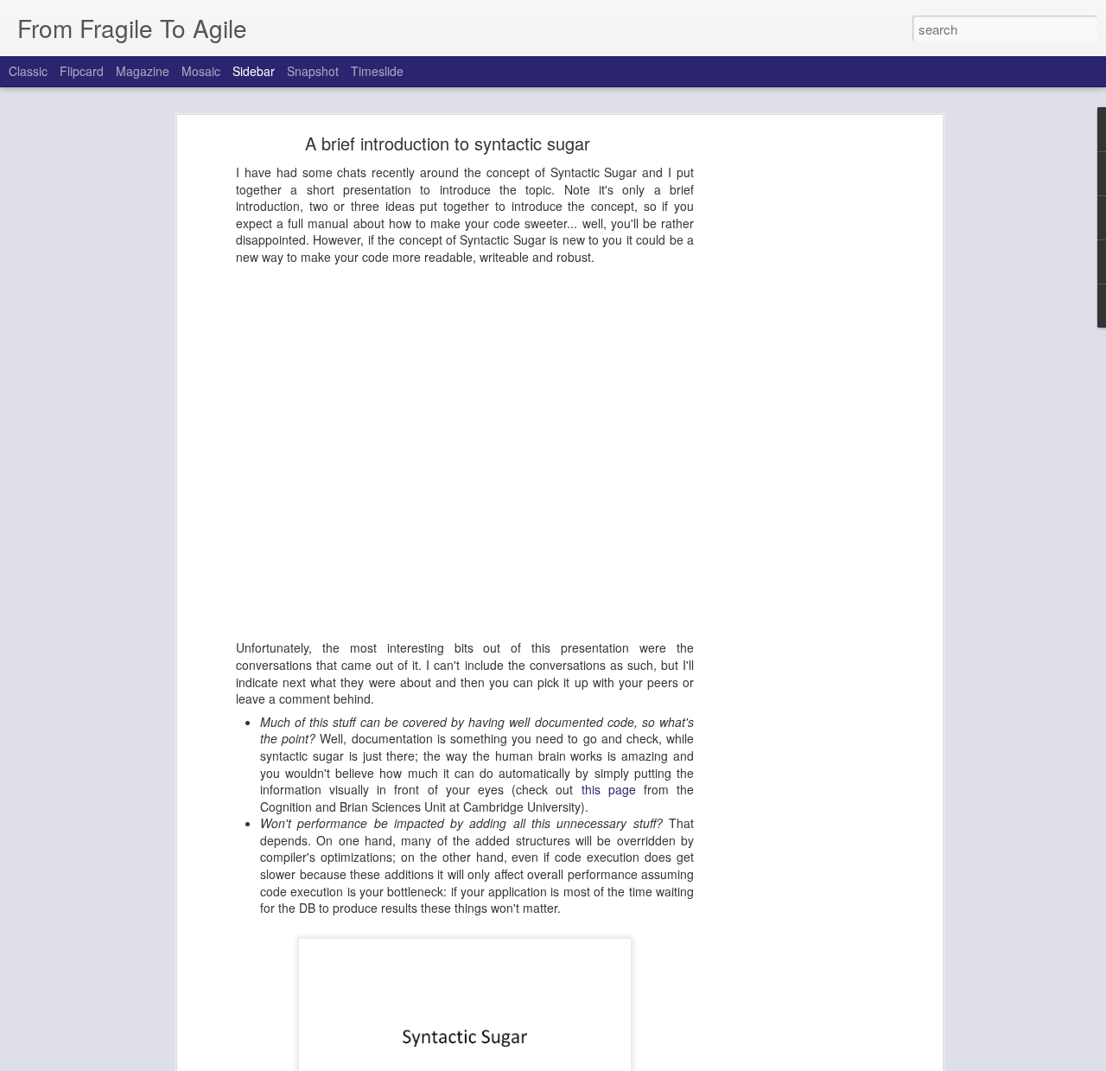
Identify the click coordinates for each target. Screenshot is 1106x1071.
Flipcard (82, 71)
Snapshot (313, 71)
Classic (28, 71)
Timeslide (377, 71)
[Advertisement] (788, 411)
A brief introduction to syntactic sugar (447, 143)
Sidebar (253, 71)
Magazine (142, 71)
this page (609, 789)
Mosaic (200, 71)
